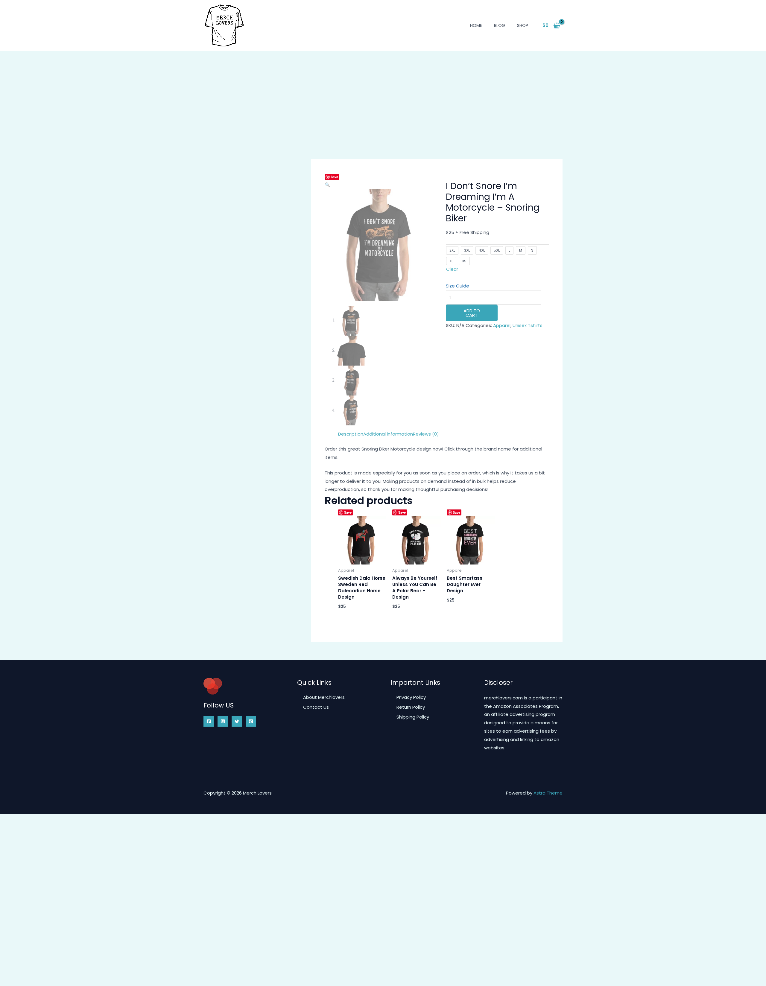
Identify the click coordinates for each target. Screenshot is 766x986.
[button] (327, 185)
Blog (499, 25)
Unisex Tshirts (527, 325)
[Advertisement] (383, 96)
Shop (522, 25)
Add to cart (471, 313)
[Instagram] (223, 721)
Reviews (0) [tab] (426, 434)
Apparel (501, 325)
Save (334, 176)
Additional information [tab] (388, 434)
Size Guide (457, 286)
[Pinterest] (251, 721)
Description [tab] (350, 434)
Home (476, 25)
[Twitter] (237, 721)
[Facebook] (208, 721)
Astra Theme (548, 793)
